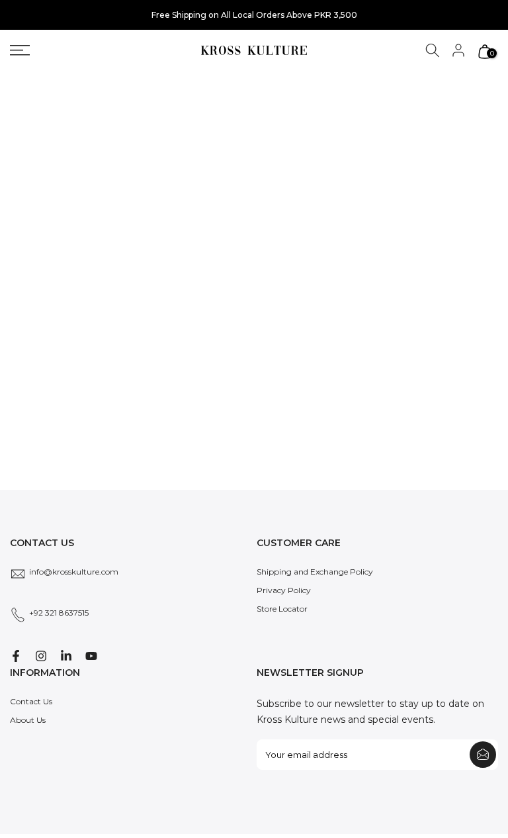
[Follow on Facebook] (16, 656)
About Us (28, 720)
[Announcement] (254, 15)
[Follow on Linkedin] (66, 656)
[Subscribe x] (483, 754)
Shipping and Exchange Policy (315, 572)
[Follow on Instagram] (41, 656)
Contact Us (31, 701)
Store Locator (282, 609)
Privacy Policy (284, 590)
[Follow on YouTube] (91, 656)
